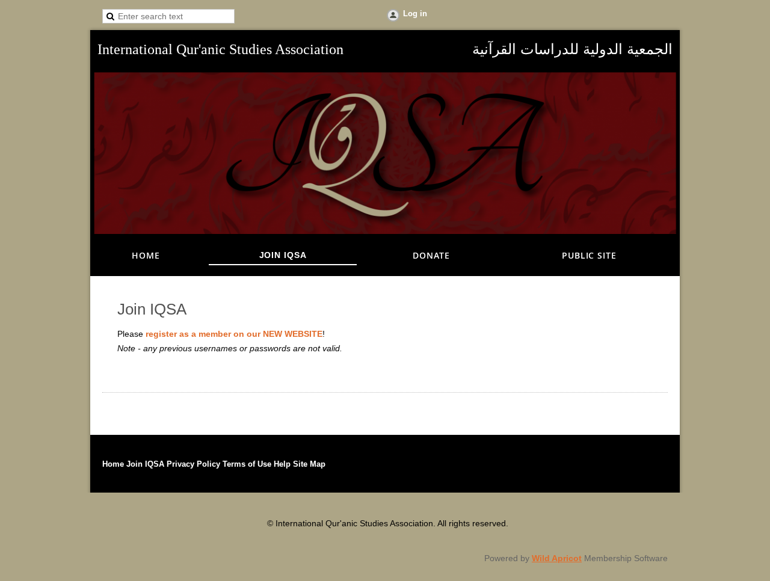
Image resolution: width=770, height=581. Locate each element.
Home (113, 464)
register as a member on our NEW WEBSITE (234, 334)
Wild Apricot (557, 558)
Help (282, 464)
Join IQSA (145, 464)
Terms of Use (247, 464)
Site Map (309, 464)
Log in (415, 13)
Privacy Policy (193, 464)
